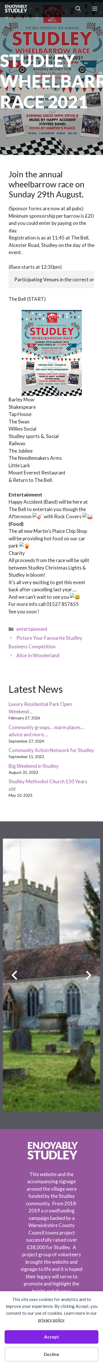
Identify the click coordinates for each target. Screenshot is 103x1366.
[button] (78, 8)
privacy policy (51, 1319)
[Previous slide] (14, 975)
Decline (51, 1354)
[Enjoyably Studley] (15, 8)
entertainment (31, 629)
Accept (51, 1336)
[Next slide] (88, 975)
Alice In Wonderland (38, 655)
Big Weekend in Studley (34, 766)
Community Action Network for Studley (51, 750)
